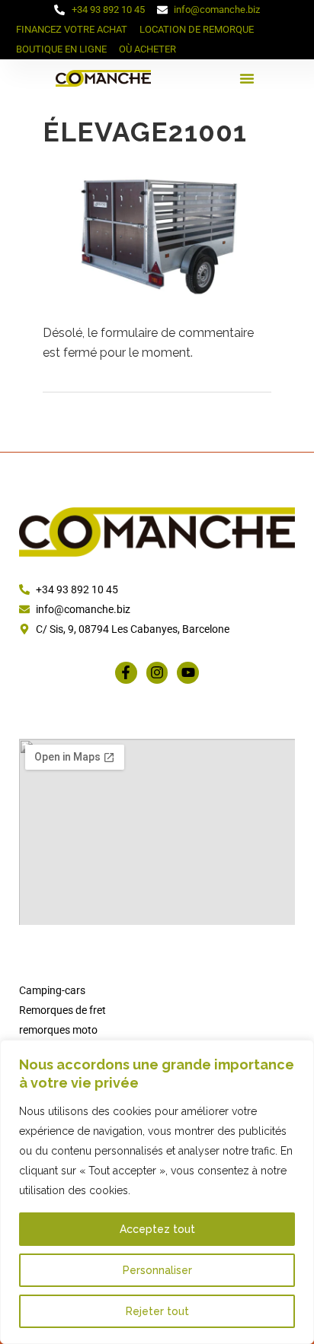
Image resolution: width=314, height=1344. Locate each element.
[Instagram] (157, 673)
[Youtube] (188, 673)
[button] (247, 78)
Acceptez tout (157, 1229)
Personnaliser (157, 1270)
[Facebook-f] (126, 673)
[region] (157, 1192)
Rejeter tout (157, 1311)
